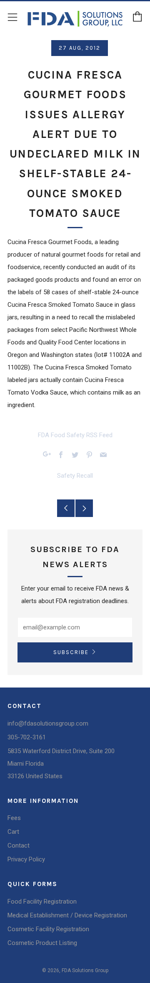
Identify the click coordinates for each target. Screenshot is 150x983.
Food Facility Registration (42, 901)
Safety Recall (75, 475)
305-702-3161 (27, 737)
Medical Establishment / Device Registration (67, 915)
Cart (13, 831)
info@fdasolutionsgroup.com (48, 723)
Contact (19, 845)
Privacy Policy (26, 859)
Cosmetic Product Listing (42, 943)
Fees (14, 818)
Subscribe (71, 652)
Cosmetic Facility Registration (48, 929)
